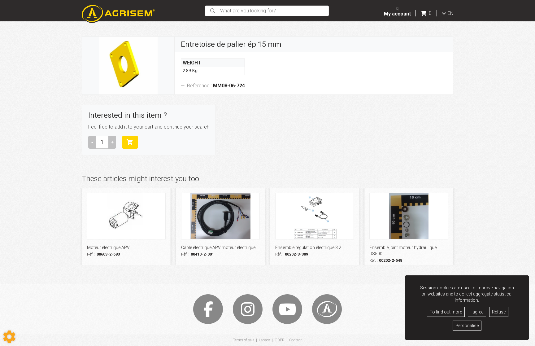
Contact (295, 340)
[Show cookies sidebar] (9, 337)
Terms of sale (243, 340)
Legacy (264, 340)
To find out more (446, 311)
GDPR (280, 340)
